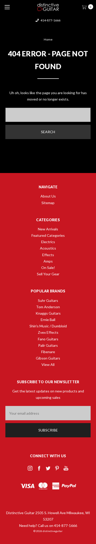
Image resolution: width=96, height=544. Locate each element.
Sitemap (48, 203)
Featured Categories (48, 235)
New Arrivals (48, 229)
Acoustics (48, 248)
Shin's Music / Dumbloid (48, 326)
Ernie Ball (48, 319)
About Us (48, 196)
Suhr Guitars (48, 300)
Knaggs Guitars (48, 313)
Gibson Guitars (48, 358)
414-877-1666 (50, 20)
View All (48, 364)
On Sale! (48, 267)
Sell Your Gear (48, 274)
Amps (48, 261)
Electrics (48, 242)
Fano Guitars (48, 339)
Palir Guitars (48, 345)
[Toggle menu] (7, 7)
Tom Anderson (48, 307)
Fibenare (48, 352)
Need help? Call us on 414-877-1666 (48, 525)
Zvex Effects (48, 332)
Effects (48, 255)
